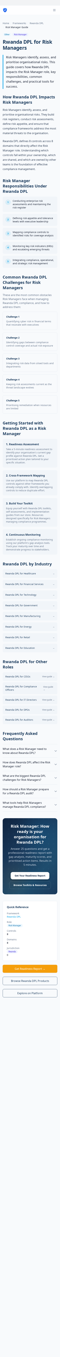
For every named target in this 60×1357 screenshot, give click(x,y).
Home (6, 23)
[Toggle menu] (54, 10)
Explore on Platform (30, 993)
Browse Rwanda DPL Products (30, 981)
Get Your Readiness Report (30, 875)
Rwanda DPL (37, 23)
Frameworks (19, 23)
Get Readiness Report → (30, 969)
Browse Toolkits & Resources (30, 885)
